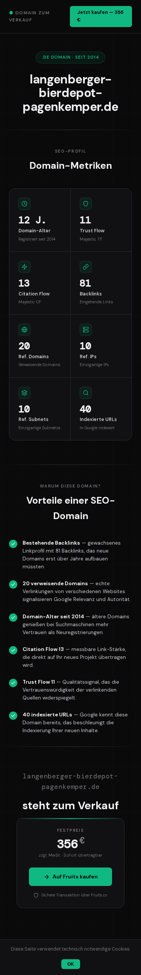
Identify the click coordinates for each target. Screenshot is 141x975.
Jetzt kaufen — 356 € (100, 16)
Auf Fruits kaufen (75, 876)
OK (70, 964)
